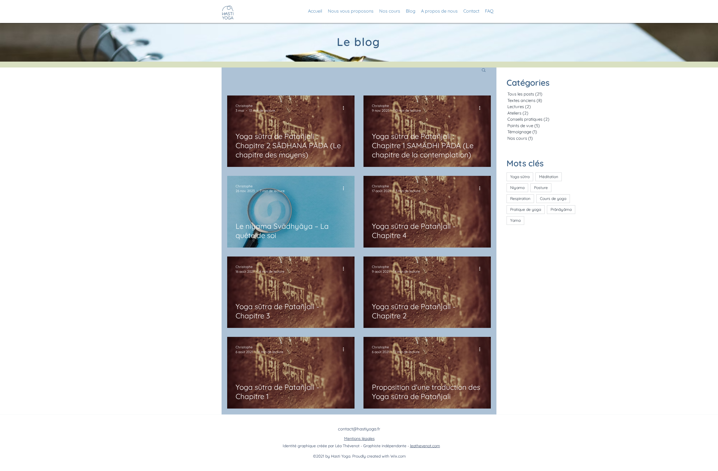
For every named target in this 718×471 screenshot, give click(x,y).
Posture (541, 187)
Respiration (520, 198)
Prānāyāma (561, 209)
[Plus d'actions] (345, 107)
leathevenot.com (425, 445)
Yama (515, 220)
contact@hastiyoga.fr (359, 429)
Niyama (517, 187)
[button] (483, 70)
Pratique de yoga (525, 209)
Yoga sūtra (520, 176)
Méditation (548, 176)
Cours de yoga (553, 198)
